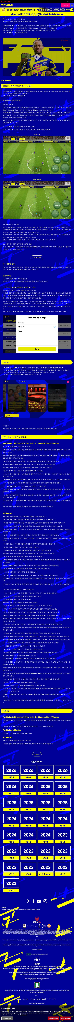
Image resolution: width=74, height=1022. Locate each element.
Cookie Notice (23, 1015)
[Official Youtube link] (39, 901)
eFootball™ (8, 5)
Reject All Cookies (65, 1018)
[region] (37, 1013)
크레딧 (36, 995)
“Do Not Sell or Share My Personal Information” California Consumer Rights (20, 909)
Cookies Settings (51, 999)
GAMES (19, 999)
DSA (43, 999)
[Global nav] (72, 5)
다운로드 (65, 5)
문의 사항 (25, 999)
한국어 (69, 1)
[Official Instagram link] (45, 901)
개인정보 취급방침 (35, 999)
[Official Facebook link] (33, 901)
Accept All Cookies (53, 1018)
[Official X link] (28, 901)
